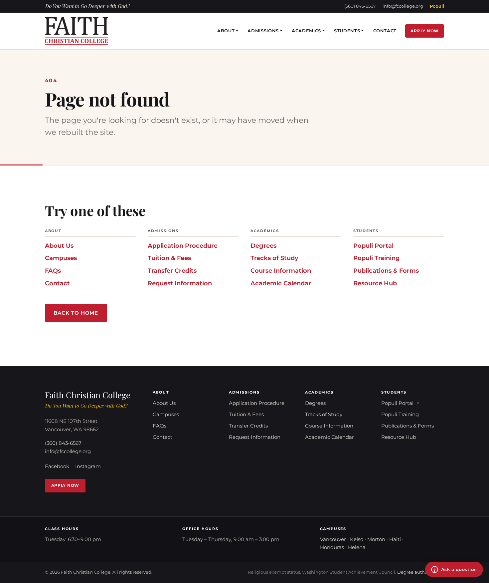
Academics (306, 30)
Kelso (356, 539)
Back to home (76, 313)
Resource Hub (375, 283)
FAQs (53, 270)
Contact (385, 30)
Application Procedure (183, 245)
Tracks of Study (274, 257)
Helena (357, 547)
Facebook (57, 466)
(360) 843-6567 (360, 6)
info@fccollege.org (403, 6)
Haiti (395, 539)
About (226, 30)
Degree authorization (420, 572)
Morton (376, 539)
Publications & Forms (386, 270)
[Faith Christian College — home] (76, 31)
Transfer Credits (172, 270)
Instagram (88, 466)
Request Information (180, 283)
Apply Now (424, 30)
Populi (437, 6)
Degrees (263, 245)
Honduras (332, 547)
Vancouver (333, 539)
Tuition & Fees (169, 257)
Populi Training (376, 257)
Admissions (263, 30)
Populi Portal (373, 245)
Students (347, 30)
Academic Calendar (280, 283)
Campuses (61, 257)
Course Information (280, 270)
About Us (59, 245)
